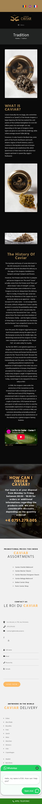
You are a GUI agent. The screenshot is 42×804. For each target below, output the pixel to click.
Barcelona (9, 763)
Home (17, 38)
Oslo (7, 748)
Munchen (9, 741)
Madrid (8, 759)
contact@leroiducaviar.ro (15, 631)
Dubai (7, 718)
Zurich (8, 733)
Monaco (8, 745)
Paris (7, 729)
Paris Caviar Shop (21, 586)
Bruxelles (9, 726)
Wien (7, 737)
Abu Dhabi (9, 722)
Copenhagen (10, 752)
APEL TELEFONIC (22, 801)
